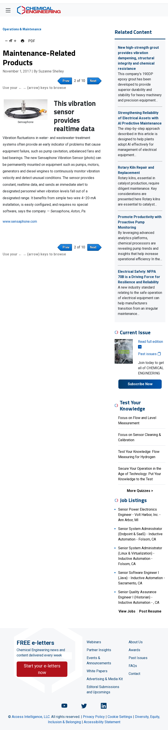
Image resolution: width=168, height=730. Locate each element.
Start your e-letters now (42, 669)
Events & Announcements (99, 660)
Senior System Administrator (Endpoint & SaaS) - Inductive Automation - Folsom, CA (140, 534)
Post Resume (150, 611)
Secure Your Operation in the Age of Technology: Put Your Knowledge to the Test (139, 473)
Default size (11, 41)
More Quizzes (138, 491)
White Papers (97, 671)
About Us (136, 642)
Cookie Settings (120, 717)
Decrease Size (6, 41)
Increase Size (15, 41)
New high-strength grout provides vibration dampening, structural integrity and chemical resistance (138, 58)
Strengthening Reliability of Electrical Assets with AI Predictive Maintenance (140, 118)
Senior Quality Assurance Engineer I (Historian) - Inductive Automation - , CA (138, 597)
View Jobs (127, 611)
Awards (134, 650)
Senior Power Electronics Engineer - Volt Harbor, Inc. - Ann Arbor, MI (139, 514)
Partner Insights (99, 650)
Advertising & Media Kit (105, 679)
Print (22, 41)
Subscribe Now (140, 384)
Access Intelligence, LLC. (31, 717)
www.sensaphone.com (20, 221)
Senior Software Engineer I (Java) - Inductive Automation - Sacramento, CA (141, 578)
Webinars (94, 642)
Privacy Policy (94, 717)
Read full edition (150, 342)
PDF (31, 41)
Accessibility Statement (102, 722)
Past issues (148, 354)
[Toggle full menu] (8, 10)
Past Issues (138, 658)
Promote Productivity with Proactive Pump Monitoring (139, 222)
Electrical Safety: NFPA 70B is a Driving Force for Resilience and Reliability (139, 276)
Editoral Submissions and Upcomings (103, 689)
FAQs (133, 666)
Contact (134, 674)
